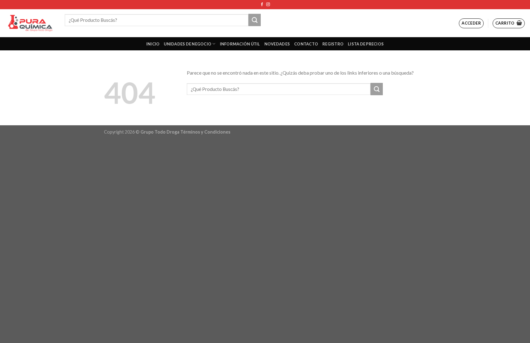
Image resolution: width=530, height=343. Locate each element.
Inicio (153, 43)
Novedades (277, 43)
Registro (333, 43)
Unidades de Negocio (187, 43)
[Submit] (254, 20)
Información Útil (240, 43)
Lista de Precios (366, 43)
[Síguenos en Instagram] (268, 4)
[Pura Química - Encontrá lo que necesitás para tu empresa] (30, 23)
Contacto (306, 43)
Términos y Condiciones (205, 131)
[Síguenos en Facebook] (262, 4)
